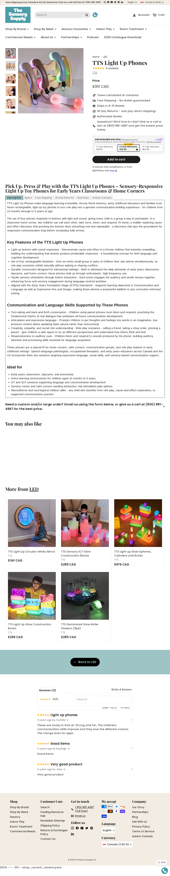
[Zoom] (50, 80)
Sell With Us (139, 822)
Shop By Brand (16, 29)
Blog (135, 817)
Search (45, 807)
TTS (94, 72)
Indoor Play (104, 29)
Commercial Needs (19, 37)
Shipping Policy (50, 825)
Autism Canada (142, 836)
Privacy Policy (141, 826)
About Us (47, 37)
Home (95, 56)
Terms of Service (143, 831)
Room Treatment (132, 29)
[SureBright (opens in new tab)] (159, 139)
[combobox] (63, 15)
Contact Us (48, 839)
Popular (113, 708)
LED (105, 56)
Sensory (15, 817)
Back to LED (87, 662)
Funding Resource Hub (52, 814)
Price (96, 81)
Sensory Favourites (75, 29)
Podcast (93, 37)
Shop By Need (44, 29)
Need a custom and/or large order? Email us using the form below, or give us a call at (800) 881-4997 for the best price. (84, 406)
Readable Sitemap (53, 820)
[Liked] (132, 720)
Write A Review (121, 689)
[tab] (14, 198)
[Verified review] (68, 720)
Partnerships (70, 37)
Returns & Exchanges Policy (54, 832)
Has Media (125, 708)
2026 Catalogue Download (122, 37)
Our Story (138, 807)
